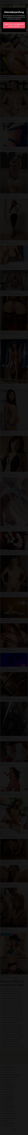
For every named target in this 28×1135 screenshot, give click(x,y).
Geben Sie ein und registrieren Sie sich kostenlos (14, 25)
